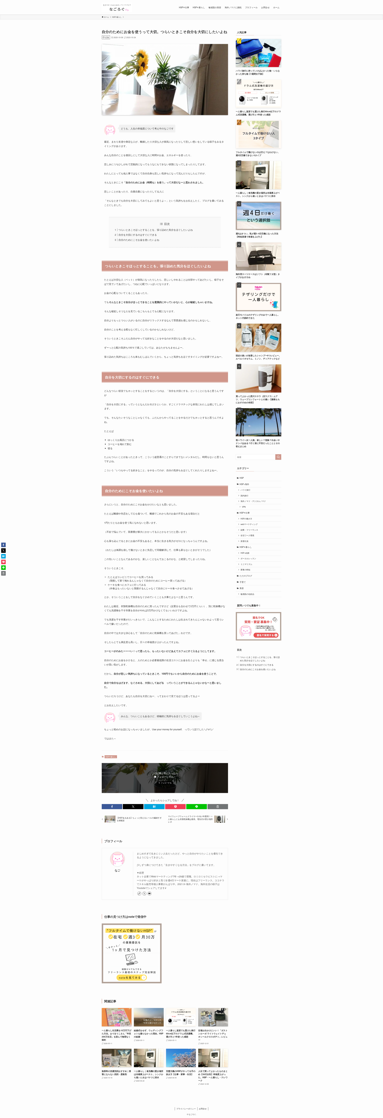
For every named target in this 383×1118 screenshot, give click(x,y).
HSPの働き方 (246, 518)
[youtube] (149, 893)
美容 (242, 588)
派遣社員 (244, 541)
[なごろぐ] (117, 7)
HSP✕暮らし (110, 756)
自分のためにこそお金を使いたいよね (138, 240)
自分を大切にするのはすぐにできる (137, 234)
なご (117, 870)
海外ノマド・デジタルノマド (253, 501)
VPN (244, 507)
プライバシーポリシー (186, 1108)
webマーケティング (249, 524)
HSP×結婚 (245, 553)
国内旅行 (244, 495)
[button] (112, 806)
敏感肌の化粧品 (247, 594)
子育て (243, 581)
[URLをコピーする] (218, 806)
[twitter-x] (144, 893)
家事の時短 (245, 569)
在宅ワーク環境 (247, 535)
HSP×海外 (244, 484)
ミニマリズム (246, 564)
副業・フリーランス (249, 530)
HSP (242, 477)
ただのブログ (246, 575)
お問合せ (203, 1108)
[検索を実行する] (278, 457)
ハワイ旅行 (245, 490)
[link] (139, 893)
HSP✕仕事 (245, 512)
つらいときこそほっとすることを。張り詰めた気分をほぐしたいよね (155, 230)
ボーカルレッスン (248, 558)
